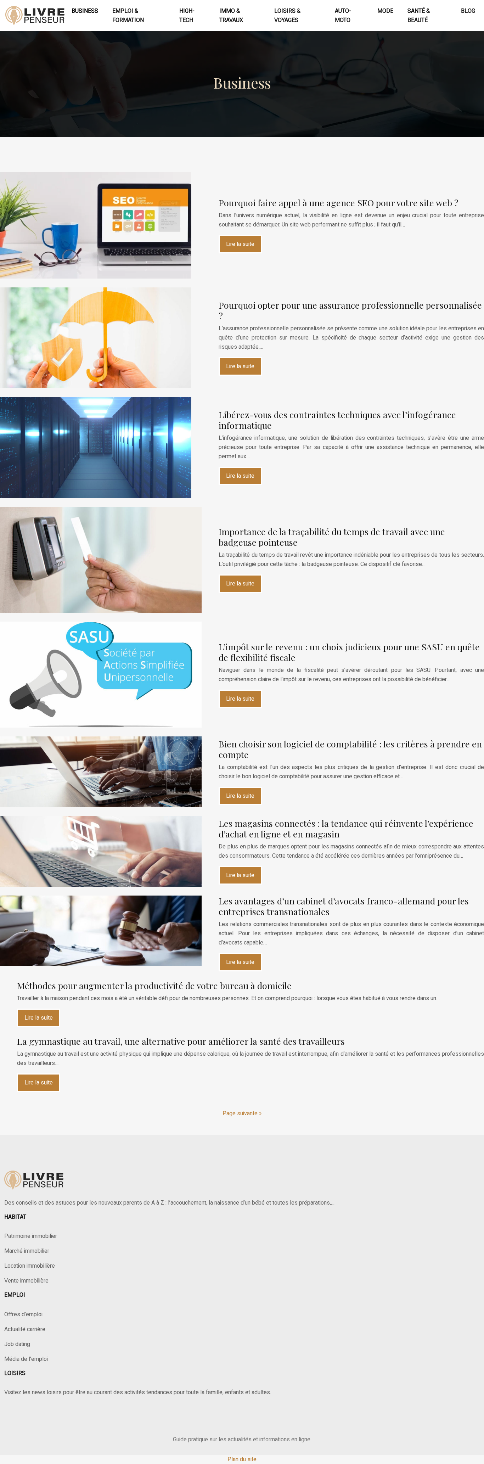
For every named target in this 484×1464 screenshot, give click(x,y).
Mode (385, 11)
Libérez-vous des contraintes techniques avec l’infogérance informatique (337, 420)
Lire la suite (240, 244)
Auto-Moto (343, 15)
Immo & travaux (231, 15)
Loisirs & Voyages (287, 15)
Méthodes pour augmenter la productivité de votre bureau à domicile (154, 985)
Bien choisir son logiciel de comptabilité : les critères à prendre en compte (350, 749)
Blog (468, 11)
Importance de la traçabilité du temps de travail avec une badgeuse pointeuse (332, 537)
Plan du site (242, 1459)
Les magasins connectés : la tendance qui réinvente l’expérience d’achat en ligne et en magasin (346, 828)
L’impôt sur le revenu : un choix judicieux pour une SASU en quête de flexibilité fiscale (349, 652)
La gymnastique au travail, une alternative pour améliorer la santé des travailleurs (181, 1041)
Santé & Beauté (418, 15)
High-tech (187, 15)
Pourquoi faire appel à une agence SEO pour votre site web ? (338, 202)
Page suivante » (242, 1113)
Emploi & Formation (128, 15)
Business (85, 11)
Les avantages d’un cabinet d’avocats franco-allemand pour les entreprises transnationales (344, 906)
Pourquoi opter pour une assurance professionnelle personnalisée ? (350, 310)
